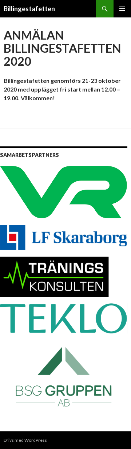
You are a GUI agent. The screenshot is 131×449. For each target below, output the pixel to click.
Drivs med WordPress (25, 440)
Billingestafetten (29, 9)
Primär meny (122, 8)
